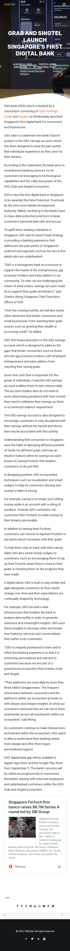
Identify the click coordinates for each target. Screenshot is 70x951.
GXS (7, 898)
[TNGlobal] (9, 4)
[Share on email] (53, 906)
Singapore (20, 67)
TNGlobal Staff (46, 67)
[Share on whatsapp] (39, 906)
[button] (64, 4)
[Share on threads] (26, 906)
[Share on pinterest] (31, 906)
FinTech (44, 64)
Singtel (23, 116)
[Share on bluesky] (44, 906)
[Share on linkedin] (35, 906)
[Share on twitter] (22, 906)
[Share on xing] (48, 906)
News (53, 64)
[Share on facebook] (17, 906)
